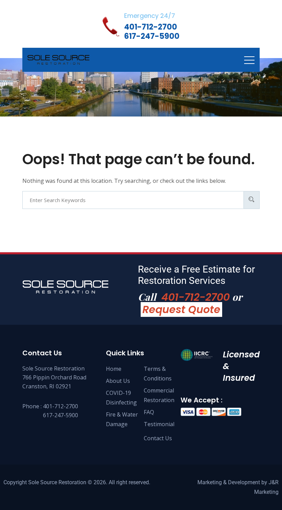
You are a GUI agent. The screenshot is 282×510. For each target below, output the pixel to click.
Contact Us (158, 438)
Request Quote (181, 309)
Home (113, 369)
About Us (118, 381)
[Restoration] (58, 59)
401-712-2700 (195, 297)
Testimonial (159, 424)
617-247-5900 (60, 415)
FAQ (149, 412)
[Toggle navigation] (249, 59)
